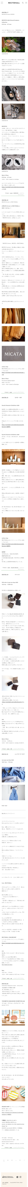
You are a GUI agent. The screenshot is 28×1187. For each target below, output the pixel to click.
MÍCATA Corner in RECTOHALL (10, 202)
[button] (22, 2)
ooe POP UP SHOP (20, 754)
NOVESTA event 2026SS (8, 14)
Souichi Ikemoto (14, 567)
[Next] (24, 1160)
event (11, 193)
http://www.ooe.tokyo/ (7, 964)
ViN (11, 748)
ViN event (17, 574)
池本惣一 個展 (18, 397)
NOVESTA (16, 193)
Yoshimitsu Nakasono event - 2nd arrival (12, 985)
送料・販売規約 (5, 1182)
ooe (11, 978)
